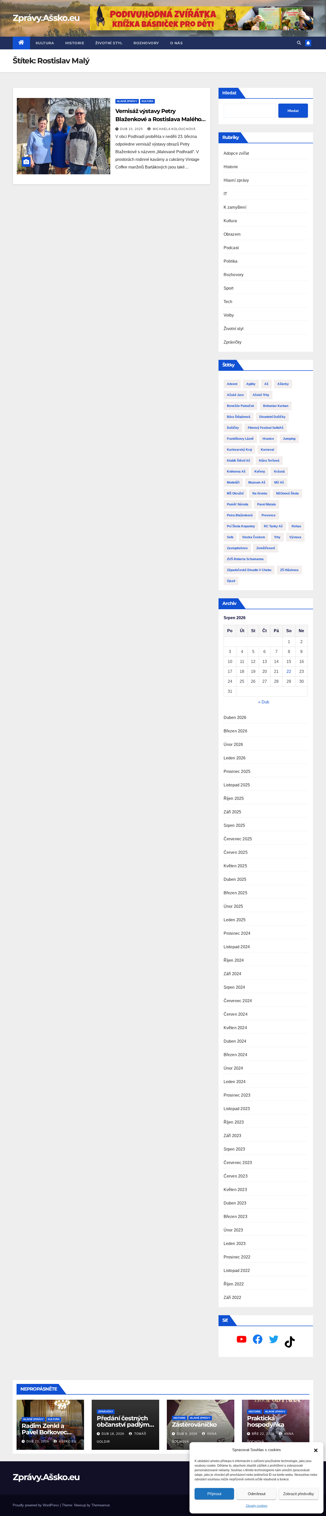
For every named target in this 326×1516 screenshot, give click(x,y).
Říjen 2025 (234, 798)
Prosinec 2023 (237, 1095)
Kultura (45, 43)
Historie (74, 43)
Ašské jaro (235, 395)
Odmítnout (256, 1494)
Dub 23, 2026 (37, 1441)
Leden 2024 (235, 1082)
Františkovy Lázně (240, 439)
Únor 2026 (233, 744)
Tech (228, 302)
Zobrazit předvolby (298, 1494)
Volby (229, 315)
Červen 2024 (236, 1014)
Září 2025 (232, 812)
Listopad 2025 (237, 785)
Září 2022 (232, 1297)
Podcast (231, 248)
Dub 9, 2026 (187, 1434)
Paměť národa (237, 504)
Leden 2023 (235, 1243)
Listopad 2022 (237, 1270)
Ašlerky (283, 384)
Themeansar (100, 1505)
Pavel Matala (266, 504)
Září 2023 (232, 1136)
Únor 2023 (233, 1230)
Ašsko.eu (67, 1441)
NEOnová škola (287, 493)
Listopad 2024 (237, 947)
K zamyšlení (235, 207)
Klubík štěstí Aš (238, 460)
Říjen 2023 (234, 1122)
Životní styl (108, 43)
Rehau (296, 526)
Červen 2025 (236, 852)
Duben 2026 (235, 717)
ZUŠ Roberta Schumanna (245, 559)
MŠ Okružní (235, 493)
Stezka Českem (253, 537)
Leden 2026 (235, 758)
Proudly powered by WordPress (36, 1505)
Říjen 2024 (234, 960)
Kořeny (259, 471)
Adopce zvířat (236, 153)
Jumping (289, 439)
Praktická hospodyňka (265, 1421)
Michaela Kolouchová (174, 129)
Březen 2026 (235, 731)
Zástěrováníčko (194, 1424)
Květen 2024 (235, 1028)
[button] (315, 1449)
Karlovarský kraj (239, 449)
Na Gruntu (259, 493)
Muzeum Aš (256, 482)
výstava (295, 537)
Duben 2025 (235, 879)
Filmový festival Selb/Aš (265, 428)
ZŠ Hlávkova (289, 570)
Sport (229, 288)
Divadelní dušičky (272, 417)
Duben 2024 (235, 1041)
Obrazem (232, 234)
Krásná (279, 471)
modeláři (233, 482)
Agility (250, 384)
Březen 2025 (235, 893)
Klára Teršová (269, 460)
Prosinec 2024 (237, 933)
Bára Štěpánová (238, 417)
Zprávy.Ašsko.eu (46, 17)
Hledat (229, 92)
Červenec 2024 (238, 1001)
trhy (277, 537)
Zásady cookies (256, 1506)
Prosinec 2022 (237, 1257)
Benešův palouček (240, 406)
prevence (269, 515)
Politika (231, 261)
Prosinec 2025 (237, 771)
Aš (266, 384)
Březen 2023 (235, 1216)
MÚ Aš (279, 482)
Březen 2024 (235, 1055)
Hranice (268, 439)
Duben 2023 (235, 1203)
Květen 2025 (235, 866)
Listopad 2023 (237, 1109)
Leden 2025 (235, 920)
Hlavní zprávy (127, 101)
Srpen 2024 (234, 987)
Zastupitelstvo (237, 548)
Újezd (231, 581)
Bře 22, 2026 (263, 1434)
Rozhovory (146, 43)
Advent (232, 384)
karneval (267, 449)
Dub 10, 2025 (131, 129)
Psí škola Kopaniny (241, 526)
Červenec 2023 (238, 1162)
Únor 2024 (233, 1068)
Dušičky (233, 428)
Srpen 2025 (234, 825)
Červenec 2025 (238, 839)
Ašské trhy (261, 395)
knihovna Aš (236, 471)
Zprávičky (233, 342)
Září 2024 (232, 974)
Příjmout (214, 1494)
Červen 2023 (236, 1176)
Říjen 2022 (234, 1284)
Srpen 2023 (234, 1149)
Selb (230, 537)
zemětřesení (265, 548)
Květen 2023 (235, 1189)
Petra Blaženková (240, 515)
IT (225, 194)
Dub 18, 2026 (113, 1434)
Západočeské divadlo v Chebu (249, 570)
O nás (176, 43)
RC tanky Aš (273, 526)
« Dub (263, 702)
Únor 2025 (233, 906)
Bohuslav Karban (275, 406)
